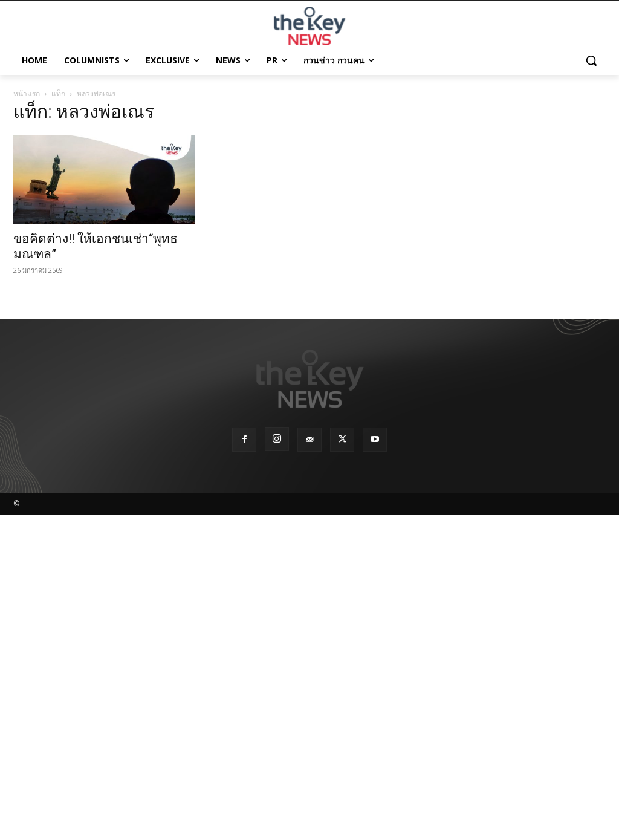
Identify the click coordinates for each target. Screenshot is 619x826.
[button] (591, 60)
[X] (342, 440)
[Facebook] (244, 440)
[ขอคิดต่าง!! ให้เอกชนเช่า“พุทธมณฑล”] (104, 179)
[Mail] (309, 440)
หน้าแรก (26, 93)
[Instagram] (277, 439)
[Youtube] (375, 440)
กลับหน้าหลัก (315, 794)
